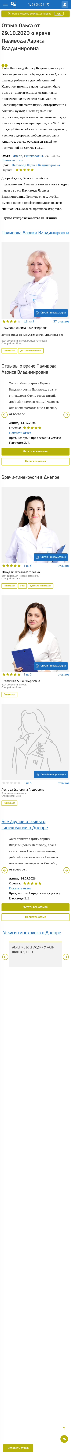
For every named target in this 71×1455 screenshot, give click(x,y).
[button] (64, 1428)
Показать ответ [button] (12, 160)
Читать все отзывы (35, 451)
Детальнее (45, 13)
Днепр (17, 156)
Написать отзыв (35, 461)
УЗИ (22, 586)
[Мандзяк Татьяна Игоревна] (35, 538)
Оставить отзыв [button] (18, 1448)
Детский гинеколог (30, 351)
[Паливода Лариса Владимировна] (35, 298)
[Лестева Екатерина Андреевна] (35, 755)
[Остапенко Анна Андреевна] (35, 646)
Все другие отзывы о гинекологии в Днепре (25, 825)
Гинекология (33, 156)
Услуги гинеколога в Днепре (32, 933)
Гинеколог (9, 351)
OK (58, 13)
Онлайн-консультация (53, 313)
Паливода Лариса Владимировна (36, 165)
